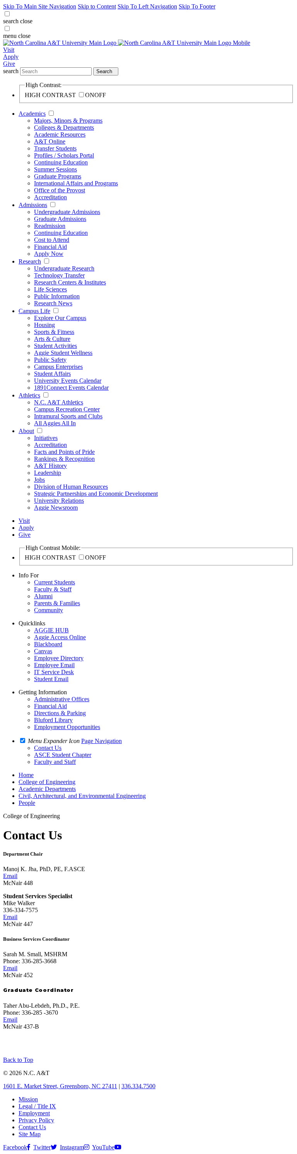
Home (26, 775)
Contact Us (32, 1127)
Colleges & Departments (64, 127)
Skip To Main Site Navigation (39, 6)
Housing (44, 325)
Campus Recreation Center (67, 409)
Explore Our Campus (60, 318)
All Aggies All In (55, 423)
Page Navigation (101, 741)
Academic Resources (59, 134)
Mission (28, 1099)
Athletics (29, 395)
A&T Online (49, 141)
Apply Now (48, 253)
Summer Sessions (55, 169)
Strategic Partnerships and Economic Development (96, 493)
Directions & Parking (60, 713)
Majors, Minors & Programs (68, 120)
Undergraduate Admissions (67, 212)
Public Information (57, 296)
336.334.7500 (138, 1086)
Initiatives (46, 438)
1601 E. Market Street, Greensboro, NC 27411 (60, 1086)
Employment (34, 1113)
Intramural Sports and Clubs (68, 416)
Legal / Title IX (37, 1106)
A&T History (50, 465)
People (27, 803)
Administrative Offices (61, 699)
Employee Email (54, 665)
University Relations (59, 500)
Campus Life (34, 311)
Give (9, 63)
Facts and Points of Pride (64, 452)
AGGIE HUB (51, 630)
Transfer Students (55, 148)
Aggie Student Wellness (63, 352)
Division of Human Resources (71, 486)
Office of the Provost (59, 190)
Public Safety (50, 359)
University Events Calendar (67, 380)
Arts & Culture (52, 339)
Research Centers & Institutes (70, 282)
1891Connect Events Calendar (71, 387)
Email (10, 876)
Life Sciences (50, 289)
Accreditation (50, 197)
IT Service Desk (54, 672)
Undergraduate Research (64, 268)
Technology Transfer (59, 275)
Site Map (30, 1134)
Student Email (51, 679)
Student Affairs (52, 373)
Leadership (47, 472)
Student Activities (55, 345)
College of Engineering (47, 782)
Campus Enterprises (58, 366)
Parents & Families (57, 603)
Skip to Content (97, 6)
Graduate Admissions (60, 219)
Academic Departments (47, 789)
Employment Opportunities (67, 727)
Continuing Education (61, 162)
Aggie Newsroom (56, 507)
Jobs (39, 479)
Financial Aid (50, 246)
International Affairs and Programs (76, 183)
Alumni (43, 596)
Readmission (49, 226)
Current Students (54, 582)
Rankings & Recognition (64, 458)
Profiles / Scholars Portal (64, 155)
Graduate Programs (57, 176)
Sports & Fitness (54, 332)
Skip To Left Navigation (147, 6)
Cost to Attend (51, 239)
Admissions (33, 205)
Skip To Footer (197, 6)
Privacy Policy (36, 1120)
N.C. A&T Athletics (58, 402)
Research (30, 261)
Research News (53, 303)
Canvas (43, 651)
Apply (11, 56)
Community (48, 610)
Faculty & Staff (53, 589)
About (26, 431)
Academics (32, 113)
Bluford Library (53, 720)
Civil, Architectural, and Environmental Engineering (82, 796)
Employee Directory (59, 658)
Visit (8, 49)
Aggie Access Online (60, 637)
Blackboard (48, 644)
